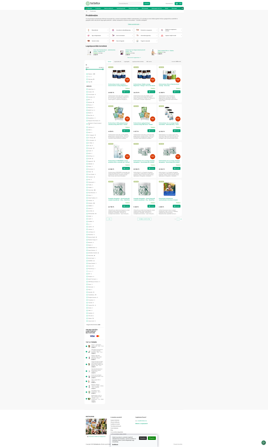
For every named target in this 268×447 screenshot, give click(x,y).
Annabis (91, 91)
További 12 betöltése (144, 219)
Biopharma (91, 107)
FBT (89, 179)
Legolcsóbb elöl (117, 61)
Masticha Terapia (92, 239)
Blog (112, 430)
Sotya (90, 289)
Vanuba (90, 307)
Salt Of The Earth (92, 279)
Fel (110, 219)
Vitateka (91, 318)
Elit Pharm (91, 156)
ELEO (90, 153)
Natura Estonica (92, 250)
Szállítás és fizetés (115, 424)
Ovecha (90, 266)
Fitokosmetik (91, 182)
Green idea (91, 190)
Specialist (91, 292)
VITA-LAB (91, 315)
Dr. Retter (91, 142)
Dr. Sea (90, 145)
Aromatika (91, 97)
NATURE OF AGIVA (93, 252)
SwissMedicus (92, 294)
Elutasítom (143, 438)
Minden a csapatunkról (141, 423)
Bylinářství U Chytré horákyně (95, 124)
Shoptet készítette (177, 444)
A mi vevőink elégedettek (117, 432)
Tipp (90, 81)
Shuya (90, 284)
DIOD (90, 129)
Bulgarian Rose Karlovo (94, 120)
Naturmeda (91, 255)
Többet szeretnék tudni (133, 24)
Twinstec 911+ (92, 305)
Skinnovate (91, 287)
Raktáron (91, 74)
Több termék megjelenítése (133, 57)
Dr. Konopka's (92, 140)
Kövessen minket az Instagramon (97, 436)
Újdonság (91, 79)
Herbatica (91, 203)
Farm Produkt (92, 174)
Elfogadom (152, 438)
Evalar (90, 171)
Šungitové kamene (93, 297)
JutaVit (90, 218)
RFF (89, 273)
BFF (89, 99)
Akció (90, 76)
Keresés (146, 3)
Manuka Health (92, 237)
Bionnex (90, 105)
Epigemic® (91, 161)
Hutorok (90, 208)
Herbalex (90, 200)
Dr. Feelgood (92, 135)
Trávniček (91, 302)
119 (181, 219)
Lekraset (90, 229)
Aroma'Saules (92, 94)
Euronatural (91, 169)
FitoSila (90, 184)
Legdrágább (126, 61)
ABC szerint (149, 61)
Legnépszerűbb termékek (138, 61)
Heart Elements (92, 192)
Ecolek (90, 150)
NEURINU (91, 260)
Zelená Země (91, 321)
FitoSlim (90, 187)
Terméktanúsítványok (116, 426)
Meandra (90, 242)
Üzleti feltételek (114, 428)
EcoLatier (91, 148)
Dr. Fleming (91, 137)
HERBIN (90, 205)
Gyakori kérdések (115, 420)
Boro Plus (91, 115)
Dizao (90, 132)
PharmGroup (91, 268)
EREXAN (90, 163)
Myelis (90, 245)
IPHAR (90, 216)
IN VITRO (91, 211)
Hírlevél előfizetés (115, 422)
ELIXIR (90, 158)
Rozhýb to (91, 276)
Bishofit (90, 112)
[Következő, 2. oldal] (178, 219)
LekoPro (91, 226)
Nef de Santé (91, 258)
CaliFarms (91, 127)
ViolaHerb (91, 313)
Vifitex (90, 310)
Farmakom (91, 177)
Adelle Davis (91, 89)
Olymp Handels (92, 263)
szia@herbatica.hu (142, 420)
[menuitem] (89, 8)
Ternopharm (91, 300)
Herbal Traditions (92, 198)
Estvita (90, 166)
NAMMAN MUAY (92, 247)
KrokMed (90, 221)
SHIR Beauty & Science (94, 281)
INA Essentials (92, 213)
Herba (90, 195)
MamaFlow (91, 234)
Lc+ (89, 224)
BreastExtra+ (91, 118)
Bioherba (91, 102)
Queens (90, 271)
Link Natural (91, 232)
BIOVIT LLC (91, 110)
